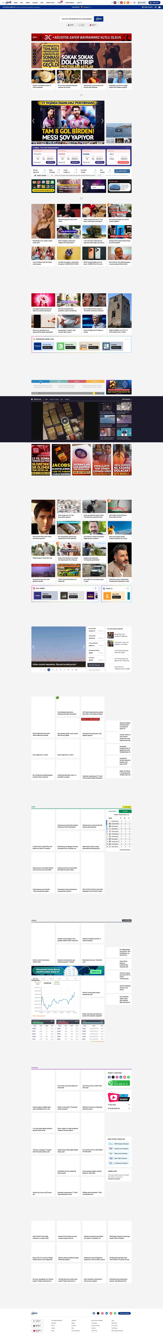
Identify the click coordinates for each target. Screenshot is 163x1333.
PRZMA (34, 1028)
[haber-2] (61, 460)
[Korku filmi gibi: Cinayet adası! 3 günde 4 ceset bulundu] (67, 121)
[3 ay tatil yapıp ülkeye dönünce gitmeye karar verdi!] (43, 1119)
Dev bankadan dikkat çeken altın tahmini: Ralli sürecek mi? (125, 999)
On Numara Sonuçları (121, 1163)
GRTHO (34, 1036)
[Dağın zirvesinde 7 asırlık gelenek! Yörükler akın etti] (112, 773)
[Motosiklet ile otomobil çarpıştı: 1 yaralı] (94, 570)
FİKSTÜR (125, 811)
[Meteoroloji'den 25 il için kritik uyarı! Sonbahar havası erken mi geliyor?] (76, 143)
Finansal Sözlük (95, 1325)
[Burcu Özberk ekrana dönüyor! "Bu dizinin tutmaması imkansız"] (94, 300)
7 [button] (64, 670)
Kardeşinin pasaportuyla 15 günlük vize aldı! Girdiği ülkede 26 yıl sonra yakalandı (125, 751)
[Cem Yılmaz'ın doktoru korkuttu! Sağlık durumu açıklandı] (94, 527)
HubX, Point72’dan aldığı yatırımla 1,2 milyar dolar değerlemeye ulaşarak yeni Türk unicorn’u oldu (42, 1239)
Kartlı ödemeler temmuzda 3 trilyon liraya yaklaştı (93, 1280)
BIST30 (51, 978)
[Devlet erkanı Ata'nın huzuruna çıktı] (32, 143)
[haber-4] (102, 460)
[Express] (121, 2)
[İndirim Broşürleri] (128, 2)
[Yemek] (118, 2)
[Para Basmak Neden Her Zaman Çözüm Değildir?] (120, 210)
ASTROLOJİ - (98, 184)
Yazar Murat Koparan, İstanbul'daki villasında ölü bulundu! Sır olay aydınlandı (125, 965)
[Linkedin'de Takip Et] (120, 1077)
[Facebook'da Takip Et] (109, 1077)
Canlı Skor (127, 807)
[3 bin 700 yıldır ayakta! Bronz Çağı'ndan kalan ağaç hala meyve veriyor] (94, 232)
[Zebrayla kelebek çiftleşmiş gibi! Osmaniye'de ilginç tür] (112, 726)
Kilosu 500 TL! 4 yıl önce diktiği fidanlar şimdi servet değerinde (42, 1259)
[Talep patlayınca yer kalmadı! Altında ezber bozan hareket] (59, 143)
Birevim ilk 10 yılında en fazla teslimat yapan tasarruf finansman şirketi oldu (67, 1238)
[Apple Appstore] (37, 1326)
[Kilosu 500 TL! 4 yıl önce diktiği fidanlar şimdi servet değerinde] (43, 1249)
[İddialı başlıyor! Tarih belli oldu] (43, 549)
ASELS (83, 1039)
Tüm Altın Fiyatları (94, 665)
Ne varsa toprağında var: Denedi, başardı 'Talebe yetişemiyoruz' (43, 1280)
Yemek (53, 1328)
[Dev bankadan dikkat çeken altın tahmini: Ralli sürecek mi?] (112, 999)
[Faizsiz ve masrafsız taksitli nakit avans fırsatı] (74, 143)
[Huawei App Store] (37, 1331)
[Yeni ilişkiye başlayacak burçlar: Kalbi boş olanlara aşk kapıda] (43, 300)
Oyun (113, 1320)
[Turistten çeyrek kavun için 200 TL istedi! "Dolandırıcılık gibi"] (112, 976)
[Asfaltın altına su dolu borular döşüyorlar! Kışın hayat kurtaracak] (112, 737)
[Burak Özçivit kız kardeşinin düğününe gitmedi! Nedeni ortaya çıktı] (40, 143)
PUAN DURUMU (112, 811)
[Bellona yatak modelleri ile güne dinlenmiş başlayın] (68, 1249)
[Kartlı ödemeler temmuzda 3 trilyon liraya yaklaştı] (94, 1270)
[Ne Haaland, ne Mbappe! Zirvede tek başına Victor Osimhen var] (79, 143)
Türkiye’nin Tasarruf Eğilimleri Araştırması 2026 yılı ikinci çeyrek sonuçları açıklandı (94, 1259)
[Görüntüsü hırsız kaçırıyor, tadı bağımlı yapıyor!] (92, 724)
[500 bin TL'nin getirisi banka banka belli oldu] (52, 143)
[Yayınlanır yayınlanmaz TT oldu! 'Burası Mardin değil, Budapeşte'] (92, 756)
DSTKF (59, 1031)
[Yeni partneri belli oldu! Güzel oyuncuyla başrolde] (43, 517)
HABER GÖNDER (148, 7)
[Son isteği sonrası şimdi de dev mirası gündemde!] (57, 143)
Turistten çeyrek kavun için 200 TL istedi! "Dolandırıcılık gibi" (125, 976)
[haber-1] (40, 460)
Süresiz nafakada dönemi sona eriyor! (125, 987)
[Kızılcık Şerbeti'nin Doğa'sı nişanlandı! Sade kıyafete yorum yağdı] (84, 143)
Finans (53, 1325)
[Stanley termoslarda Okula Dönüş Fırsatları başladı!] (120, 232)
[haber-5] (122, 460)
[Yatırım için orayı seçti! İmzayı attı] (43, 1173)
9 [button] (72, 670)
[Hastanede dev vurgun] (35, 143)
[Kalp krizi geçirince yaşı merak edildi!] (69, 210)
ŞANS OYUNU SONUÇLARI (116, 1139)
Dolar (59, 978)
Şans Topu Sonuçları (121, 1158)
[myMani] (60, 2)
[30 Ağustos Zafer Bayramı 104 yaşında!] (93, 143)
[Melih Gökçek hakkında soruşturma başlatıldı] (89, 143)
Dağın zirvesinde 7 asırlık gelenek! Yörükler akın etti (125, 773)
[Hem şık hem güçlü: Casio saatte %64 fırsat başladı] (67, 724)
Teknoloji (73, 1320)
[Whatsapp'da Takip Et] (128, 1077)
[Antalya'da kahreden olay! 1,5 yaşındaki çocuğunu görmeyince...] (67, 766)
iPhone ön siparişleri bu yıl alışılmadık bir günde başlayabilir (28, 7)
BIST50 (43, 978)
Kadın (52, 1330)
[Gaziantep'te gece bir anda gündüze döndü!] (43, 570)
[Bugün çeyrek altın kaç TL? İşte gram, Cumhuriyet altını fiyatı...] (94, 210)
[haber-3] (81, 460)
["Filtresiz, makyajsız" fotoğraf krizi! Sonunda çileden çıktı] (43, 1141)
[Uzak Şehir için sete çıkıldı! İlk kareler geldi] (67, 1162)
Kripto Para (94, 1330)
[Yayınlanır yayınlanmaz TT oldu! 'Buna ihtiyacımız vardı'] (67, 1183)
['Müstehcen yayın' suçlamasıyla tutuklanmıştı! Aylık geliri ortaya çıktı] (120, 559)
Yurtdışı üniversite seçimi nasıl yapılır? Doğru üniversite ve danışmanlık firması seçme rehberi (67, 1282)
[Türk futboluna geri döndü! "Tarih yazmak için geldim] (43, 880)
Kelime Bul (114, 1323)
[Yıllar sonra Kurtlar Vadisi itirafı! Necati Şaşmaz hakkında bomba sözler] (67, 143)
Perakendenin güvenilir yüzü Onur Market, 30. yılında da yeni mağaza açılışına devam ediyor (119, 1259)
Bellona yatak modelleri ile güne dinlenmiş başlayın (68, 1259)
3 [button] (48, 670)
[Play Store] (37, 1321)
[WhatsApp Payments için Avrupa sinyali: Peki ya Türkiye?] (120, 1227)
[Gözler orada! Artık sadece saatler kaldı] (43, 940)
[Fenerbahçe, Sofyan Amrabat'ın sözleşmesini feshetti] (67, 880)
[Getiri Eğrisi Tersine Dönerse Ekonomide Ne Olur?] (120, 506)
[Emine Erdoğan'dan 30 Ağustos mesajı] (94, 321)
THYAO (84, 1031)
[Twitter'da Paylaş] (121, 1180)
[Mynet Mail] (159, 7)
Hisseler (94, 1328)
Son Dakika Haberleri (56, 1320)
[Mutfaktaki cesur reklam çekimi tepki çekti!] (43, 221)
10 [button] (76, 670)
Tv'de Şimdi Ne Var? (114, 1108)
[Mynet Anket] (124, 2)
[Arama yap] (134, 3)
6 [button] (60, 670)
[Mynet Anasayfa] (8, 2)
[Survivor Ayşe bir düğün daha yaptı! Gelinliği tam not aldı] (43, 1087)
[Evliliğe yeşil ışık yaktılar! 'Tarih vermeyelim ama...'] (92, 1183)
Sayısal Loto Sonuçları (121, 1148)
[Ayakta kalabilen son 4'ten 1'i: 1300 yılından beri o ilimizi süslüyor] (120, 310)
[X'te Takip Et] (98, 1313)
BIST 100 (38, 982)
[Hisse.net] (69, 186)
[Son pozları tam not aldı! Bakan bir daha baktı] (92, 1130)
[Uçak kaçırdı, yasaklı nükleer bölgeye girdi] (101, 143)
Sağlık (73, 1323)
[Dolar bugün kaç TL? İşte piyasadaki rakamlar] (69, 506)
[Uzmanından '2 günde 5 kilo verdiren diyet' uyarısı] (69, 321)
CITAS (33, 1039)
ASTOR (84, 1034)
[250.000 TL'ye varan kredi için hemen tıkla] (54, 143)
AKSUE (59, 1036)
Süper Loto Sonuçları (121, 1153)
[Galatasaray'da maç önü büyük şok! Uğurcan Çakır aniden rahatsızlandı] (98, 143)
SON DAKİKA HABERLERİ (9, 7)
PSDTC (34, 1031)
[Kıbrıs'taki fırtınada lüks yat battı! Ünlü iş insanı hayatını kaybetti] (69, 143)
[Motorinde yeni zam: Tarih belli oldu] (45, 143)
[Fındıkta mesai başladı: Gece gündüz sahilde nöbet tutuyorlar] (67, 930)
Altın (75, 978)
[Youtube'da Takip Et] (124, 1077)
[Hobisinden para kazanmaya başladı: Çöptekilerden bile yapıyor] (120, 1270)
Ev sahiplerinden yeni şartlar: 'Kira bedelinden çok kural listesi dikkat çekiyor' (125, 953)
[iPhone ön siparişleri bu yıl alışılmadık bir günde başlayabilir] (43, 321)
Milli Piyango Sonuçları (122, 1144)
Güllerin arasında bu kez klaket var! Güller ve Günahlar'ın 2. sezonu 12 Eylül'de (93, 1238)
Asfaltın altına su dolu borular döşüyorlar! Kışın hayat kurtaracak (125, 737)
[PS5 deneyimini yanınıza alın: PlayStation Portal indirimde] (69, 527)
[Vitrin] (115, 2)
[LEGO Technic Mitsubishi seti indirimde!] (69, 570)
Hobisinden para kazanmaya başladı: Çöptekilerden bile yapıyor (118, 1281)
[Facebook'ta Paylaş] (117, 1180)
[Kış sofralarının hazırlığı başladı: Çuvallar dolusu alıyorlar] (43, 766)
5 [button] (56, 670)
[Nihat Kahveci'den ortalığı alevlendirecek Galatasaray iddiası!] (62, 143)
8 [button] (68, 670)
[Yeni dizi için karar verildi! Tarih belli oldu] (92, 1077)
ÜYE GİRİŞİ (142, 2)
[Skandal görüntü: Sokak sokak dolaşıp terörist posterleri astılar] (81, 55)
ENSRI (58, 1039)
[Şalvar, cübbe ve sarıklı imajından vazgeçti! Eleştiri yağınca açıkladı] (67, 1119)
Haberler (53, 1323)
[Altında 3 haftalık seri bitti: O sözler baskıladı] (92, 930)
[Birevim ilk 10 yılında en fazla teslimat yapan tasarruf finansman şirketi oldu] (68, 1227)
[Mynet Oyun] (43, 186)
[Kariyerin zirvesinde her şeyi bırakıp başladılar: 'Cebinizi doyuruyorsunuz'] (37, 143)
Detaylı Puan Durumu (125, 850)
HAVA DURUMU (76, 7)
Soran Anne (114, 1325)
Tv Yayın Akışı (112, 1105)
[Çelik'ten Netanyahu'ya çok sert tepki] (81, 143)
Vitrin (72, 1328)
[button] (3, 2)
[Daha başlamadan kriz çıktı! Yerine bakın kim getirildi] (43, 714)
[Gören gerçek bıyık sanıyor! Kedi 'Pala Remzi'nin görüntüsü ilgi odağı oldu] (94, 506)
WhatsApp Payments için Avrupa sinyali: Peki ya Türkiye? (120, 1237)
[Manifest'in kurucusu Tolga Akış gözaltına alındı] (92, 1098)
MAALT (34, 1034)
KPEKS (59, 1034)
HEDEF (59, 1028)
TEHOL (84, 1028)
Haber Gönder (125, 1313)
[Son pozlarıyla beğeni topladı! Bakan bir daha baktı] (92, 1162)
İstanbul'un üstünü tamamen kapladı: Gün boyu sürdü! (125, 761)
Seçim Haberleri (75, 1330)
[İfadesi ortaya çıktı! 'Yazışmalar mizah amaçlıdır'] (67, 1098)
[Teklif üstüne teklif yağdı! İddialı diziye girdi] (67, 1141)
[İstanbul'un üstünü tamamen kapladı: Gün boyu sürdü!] (112, 761)
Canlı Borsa (128, 920)
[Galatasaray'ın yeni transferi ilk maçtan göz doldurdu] (92, 816)
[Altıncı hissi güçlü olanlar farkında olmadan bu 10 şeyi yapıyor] (120, 527)
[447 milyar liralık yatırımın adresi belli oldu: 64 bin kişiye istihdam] (92, 703)
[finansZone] (119, 387)
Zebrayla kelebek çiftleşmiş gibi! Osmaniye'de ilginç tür (125, 725)
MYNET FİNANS (41, 175)
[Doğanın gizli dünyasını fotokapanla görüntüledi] (94, 549)
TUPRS (84, 1036)
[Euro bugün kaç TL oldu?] (43, 746)
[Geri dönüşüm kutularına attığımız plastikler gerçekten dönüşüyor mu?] (67, 703)
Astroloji (73, 1325)
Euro (67, 978)
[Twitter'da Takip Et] (113, 1077)
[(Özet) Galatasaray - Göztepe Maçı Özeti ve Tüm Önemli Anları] (96, 143)
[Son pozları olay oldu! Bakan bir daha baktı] (67, 1077)
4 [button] (52, 670)
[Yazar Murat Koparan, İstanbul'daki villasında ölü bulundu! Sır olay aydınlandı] (112, 964)
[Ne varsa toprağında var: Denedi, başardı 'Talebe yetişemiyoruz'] (43, 1270)
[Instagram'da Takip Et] (117, 1077)
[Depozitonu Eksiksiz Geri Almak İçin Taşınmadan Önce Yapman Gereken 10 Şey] (69, 549)
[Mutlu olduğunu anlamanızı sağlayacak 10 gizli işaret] (69, 232)
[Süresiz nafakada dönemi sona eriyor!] (112, 988)
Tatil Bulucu (114, 1328)
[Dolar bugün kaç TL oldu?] (67, 746)
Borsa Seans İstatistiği (97, 1320)
